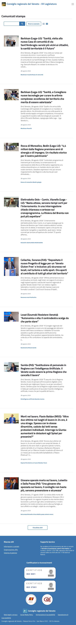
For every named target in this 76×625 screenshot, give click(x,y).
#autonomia (24, 348)
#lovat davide (32, 348)
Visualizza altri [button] (38, 527)
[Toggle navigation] (72, 4)
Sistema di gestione (10, 553)
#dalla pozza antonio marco (45, 514)
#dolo (33, 242)
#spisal (23, 463)
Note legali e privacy (11, 614)
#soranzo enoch (25, 297)
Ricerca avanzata (33, 24)
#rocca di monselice (26, 182)
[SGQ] (39, 572)
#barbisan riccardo (26, 75)
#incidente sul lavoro (31, 463)
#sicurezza (24, 514)
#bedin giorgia (37, 182)
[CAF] (47, 599)
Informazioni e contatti (11, 546)
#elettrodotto (39, 242)
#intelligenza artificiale (28, 399)
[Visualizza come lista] (44, 23)
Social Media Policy (26, 614)
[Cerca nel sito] (22, 24)
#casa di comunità (37, 75)
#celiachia (33, 297)
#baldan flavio (42, 463)
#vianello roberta (26, 242)
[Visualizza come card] (47, 23)
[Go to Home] (4, 4)
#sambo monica (39, 399)
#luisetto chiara (32, 514)
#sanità (29, 128)
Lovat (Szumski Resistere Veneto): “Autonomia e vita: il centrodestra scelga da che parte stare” (45, 318)
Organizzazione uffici (11, 550)
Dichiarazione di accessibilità (45, 614)
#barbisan (24, 128)
